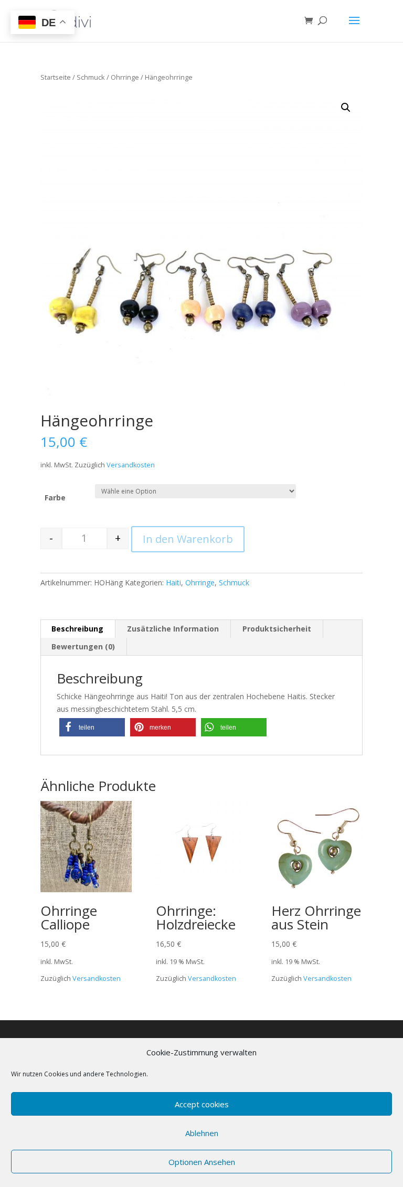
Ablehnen (201, 1133)
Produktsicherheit (276, 629)
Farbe (55, 497)
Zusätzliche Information (173, 629)
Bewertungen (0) (83, 646)
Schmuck (91, 77)
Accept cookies (202, 1104)
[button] (92, 727)
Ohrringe (125, 77)
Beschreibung (77, 629)
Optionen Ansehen (201, 1162)
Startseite (55, 77)
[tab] (77, 629)
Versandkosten (131, 465)
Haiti (173, 582)
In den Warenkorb (188, 539)
